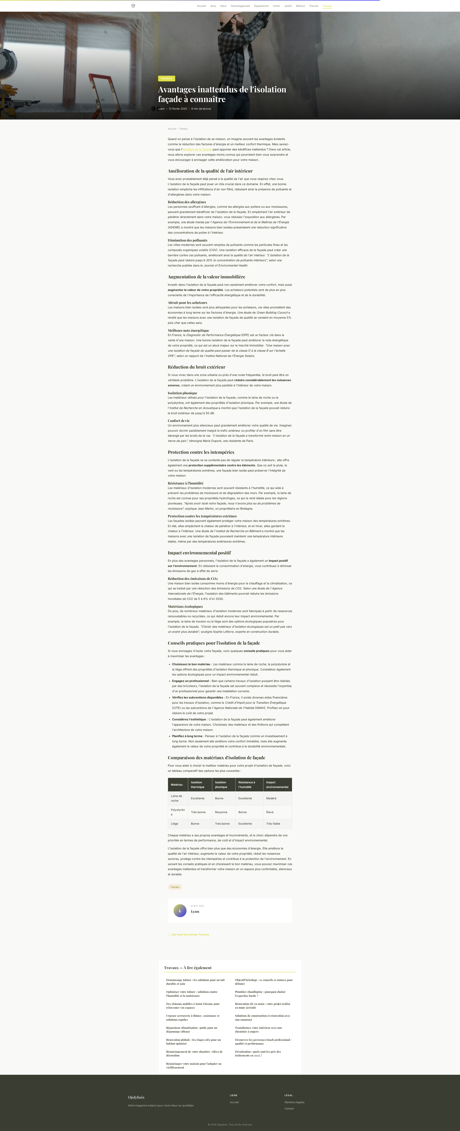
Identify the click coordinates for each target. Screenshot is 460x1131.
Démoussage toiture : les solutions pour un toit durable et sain (195, 981)
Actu (213, 5)
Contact (289, 1108)
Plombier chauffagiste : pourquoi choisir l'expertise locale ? (260, 993)
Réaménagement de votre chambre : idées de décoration (194, 1053)
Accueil (201, 5)
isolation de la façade (197, 149)
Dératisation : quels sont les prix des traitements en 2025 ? (258, 1053)
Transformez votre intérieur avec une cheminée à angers (258, 1029)
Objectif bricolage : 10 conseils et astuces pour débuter (264, 981)
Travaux (327, 5)
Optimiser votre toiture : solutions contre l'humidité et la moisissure (192, 993)
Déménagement (240, 5)
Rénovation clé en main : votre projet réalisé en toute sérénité (262, 1005)
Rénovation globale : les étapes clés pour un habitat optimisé (193, 1041)
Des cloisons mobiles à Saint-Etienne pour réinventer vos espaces (193, 1005)
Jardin (288, 5)
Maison (300, 5)
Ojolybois (136, 1097)
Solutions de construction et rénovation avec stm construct (262, 1017)
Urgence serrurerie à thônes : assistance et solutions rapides (192, 1017)
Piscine (313, 5)
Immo (276, 5)
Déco (223, 5)
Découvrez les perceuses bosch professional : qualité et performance (263, 1041)
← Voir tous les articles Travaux (188, 934)
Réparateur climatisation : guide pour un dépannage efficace (191, 1029)
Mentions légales (294, 1102)
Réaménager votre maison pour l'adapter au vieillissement (193, 1065)
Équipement (261, 5)
